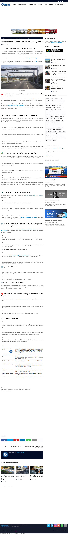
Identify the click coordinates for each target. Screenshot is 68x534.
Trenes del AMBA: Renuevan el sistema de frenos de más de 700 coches (58, 81)
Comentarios (50, 156)
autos (61, 98)
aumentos (52, 103)
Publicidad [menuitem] (51, 4)
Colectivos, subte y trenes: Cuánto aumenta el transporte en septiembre (58, 88)
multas (47, 120)
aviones (58, 107)
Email (32, 58)
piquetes (59, 109)
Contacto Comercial (18, 1)
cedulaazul (48, 127)
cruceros (59, 131)
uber (47, 140)
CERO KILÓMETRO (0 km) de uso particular (19, 255)
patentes (62, 116)
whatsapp (54, 140)
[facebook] (62, 1)
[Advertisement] (34, 17)
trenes (52, 98)
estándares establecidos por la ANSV (29, 217)
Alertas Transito (20, 452)
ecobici (64, 131)
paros (47, 103)
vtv (51, 109)
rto (62, 127)
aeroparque (58, 129)
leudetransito (58, 133)
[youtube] (58, 525)
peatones (58, 127)
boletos (47, 122)
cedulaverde (48, 131)
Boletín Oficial (32, 99)
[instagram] (58, 1)
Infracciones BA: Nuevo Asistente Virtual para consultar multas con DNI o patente (58, 73)
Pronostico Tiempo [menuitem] (22, 4)
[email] (64, 1)
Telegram (36, 58)
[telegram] (66, 1)
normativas (55, 111)
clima (57, 103)
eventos (53, 105)
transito (10, 38)
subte (47, 116)
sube (62, 107)
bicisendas (52, 120)
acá (36, 61)
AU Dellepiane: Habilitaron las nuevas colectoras (58, 66)
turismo (47, 109)
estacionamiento (49, 114)
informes (56, 98)
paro (54, 107)
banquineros (60, 118)
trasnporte (64, 138)
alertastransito (49, 107)
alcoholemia (56, 114)
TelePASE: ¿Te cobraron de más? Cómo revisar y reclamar (58, 60)
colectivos (48, 100)
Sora (7, 531)
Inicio (2, 1)
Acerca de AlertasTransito (8, 1)
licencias (61, 103)
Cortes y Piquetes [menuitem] (32, 4)
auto (62, 120)
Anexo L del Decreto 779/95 (22, 299)
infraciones (52, 133)
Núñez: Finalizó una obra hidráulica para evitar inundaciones (21, 476)
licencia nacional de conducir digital (34, 195)
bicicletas (52, 116)
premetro (54, 138)
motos (51, 118)
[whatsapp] (61, 1)
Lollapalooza (48, 129)
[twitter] (56, 1)
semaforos (58, 122)
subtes (63, 100)
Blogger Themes (17, 531)
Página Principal (5, 38)
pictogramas (48, 138)
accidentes (59, 105)
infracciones (54, 100)
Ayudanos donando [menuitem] (59, 4)
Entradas (49, 155)
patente (53, 127)
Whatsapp (27, 58)
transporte (48, 105)
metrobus (58, 120)
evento (47, 133)
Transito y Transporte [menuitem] (42, 4)
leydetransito (48, 111)
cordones (54, 131)
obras (60, 111)
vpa (50, 140)
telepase (57, 116)
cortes (59, 100)
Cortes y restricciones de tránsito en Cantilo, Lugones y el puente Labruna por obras (7, 477)
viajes (47, 118)
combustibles (62, 114)
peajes (64, 111)
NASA (54, 129)
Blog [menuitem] (14, 4)
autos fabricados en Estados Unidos (16, 105)
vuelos (55, 109)
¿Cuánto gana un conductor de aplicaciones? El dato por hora (36, 476)
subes (59, 138)
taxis (55, 118)
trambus (52, 122)
